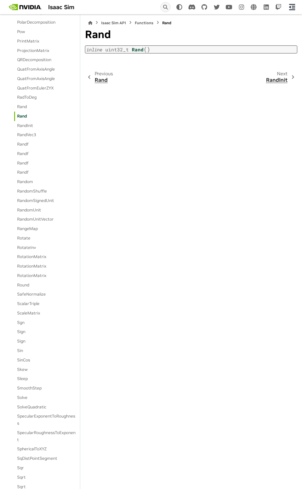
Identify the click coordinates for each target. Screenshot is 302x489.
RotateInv (26, 247)
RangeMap (27, 228)
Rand (22, 106)
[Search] (165, 7)
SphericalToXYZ (32, 448)
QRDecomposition (34, 59)
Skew (22, 369)
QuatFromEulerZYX (35, 88)
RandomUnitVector (35, 219)
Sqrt (21, 477)
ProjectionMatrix (33, 50)
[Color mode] (179, 7)
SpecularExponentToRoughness (46, 419)
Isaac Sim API (113, 22)
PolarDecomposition (36, 22)
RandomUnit (29, 210)
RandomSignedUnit (35, 200)
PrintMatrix (28, 41)
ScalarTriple (28, 303)
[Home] (90, 23)
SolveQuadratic (31, 407)
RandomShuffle (32, 191)
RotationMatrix (31, 256)
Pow (21, 31)
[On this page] (292, 7)
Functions (144, 22)
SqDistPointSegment (37, 458)
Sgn (20, 322)
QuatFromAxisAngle (36, 69)
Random (25, 181)
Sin (20, 350)
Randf (23, 144)
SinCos (23, 360)
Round (23, 285)
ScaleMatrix (28, 313)
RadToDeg (27, 97)
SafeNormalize (31, 294)
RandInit (25, 125)
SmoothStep (29, 388)
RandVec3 (26, 134)
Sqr (20, 467)
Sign (21, 331)
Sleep (22, 378)
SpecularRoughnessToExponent (46, 436)
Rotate (23, 238)
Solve (22, 397)
